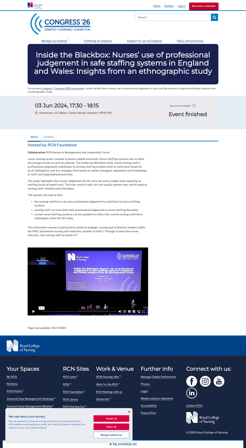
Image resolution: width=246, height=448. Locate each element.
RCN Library (70, 399)
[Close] (129, 412)
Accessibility (149, 405)
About (34, 136)
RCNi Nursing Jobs (107, 376)
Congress (47, 88)
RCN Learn (69, 376)
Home (156, 6)
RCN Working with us (109, 391)
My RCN (12, 376)
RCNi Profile (14, 391)
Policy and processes (190, 40)
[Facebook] (193, 380)
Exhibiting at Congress (98, 40)
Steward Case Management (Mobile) (29, 406)
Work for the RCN (107, 384)
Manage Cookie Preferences (158, 376)
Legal (144, 391)
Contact (169, 6)
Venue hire (102, 399)
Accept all (111, 418)
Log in (181, 6)
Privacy (145, 384)
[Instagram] (207, 380)
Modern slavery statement (157, 398)
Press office (148, 412)
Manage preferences (111, 435)
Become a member (204, 6)
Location (48, 136)
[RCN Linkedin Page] (192, 392)
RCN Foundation (73, 391)
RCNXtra (12, 384)
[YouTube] (220, 380)
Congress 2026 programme (69, 88)
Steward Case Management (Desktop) (30, 398)
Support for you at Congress (144, 40)
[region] (69, 425)
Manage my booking (54, 40)
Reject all (111, 427)
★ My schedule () (123, 444)
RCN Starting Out (74, 406)
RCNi (66, 384)
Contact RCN (194, 405)
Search (214, 17)
